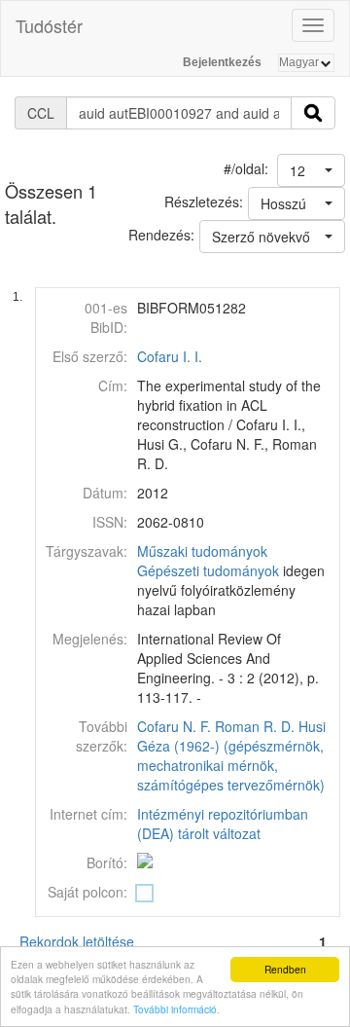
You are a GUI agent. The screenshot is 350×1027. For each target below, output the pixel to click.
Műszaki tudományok (202, 551)
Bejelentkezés (222, 62)
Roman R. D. (255, 726)
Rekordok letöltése (76, 941)
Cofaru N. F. (174, 726)
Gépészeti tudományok (208, 570)
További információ (175, 1009)
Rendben (285, 969)
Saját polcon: (87, 891)
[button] (311, 170)
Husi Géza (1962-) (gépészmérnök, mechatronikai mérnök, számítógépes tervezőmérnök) (231, 755)
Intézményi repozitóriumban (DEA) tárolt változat (222, 823)
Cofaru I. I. (169, 356)
